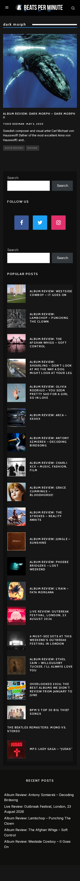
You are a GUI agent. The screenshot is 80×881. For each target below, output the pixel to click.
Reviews (32, 148)
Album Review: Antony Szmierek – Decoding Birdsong (49, 441)
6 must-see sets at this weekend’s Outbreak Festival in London (51, 639)
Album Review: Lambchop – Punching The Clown (49, 317)
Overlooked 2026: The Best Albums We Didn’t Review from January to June (51, 689)
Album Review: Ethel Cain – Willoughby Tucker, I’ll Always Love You (51, 664)
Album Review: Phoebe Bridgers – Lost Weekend (49, 565)
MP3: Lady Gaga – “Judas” (51, 749)
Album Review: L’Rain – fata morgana (49, 590)
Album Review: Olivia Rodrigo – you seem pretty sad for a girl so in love (49, 392)
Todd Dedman (13, 123)
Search (12, 178)
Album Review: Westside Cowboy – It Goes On (51, 293)
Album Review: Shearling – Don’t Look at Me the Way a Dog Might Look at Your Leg (51, 367)
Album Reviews (14, 148)
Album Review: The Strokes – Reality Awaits (46, 516)
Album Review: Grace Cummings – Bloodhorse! (48, 491)
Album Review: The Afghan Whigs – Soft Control (48, 342)
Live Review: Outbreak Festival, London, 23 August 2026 (49, 615)
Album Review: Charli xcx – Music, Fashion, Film (48, 466)
